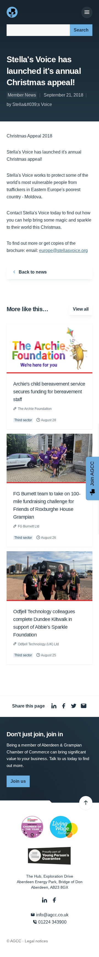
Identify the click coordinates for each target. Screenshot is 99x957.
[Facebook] (54, 900)
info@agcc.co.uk (51, 914)
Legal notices (36, 941)
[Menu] (86, 12)
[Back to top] (85, 803)
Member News (22, 95)
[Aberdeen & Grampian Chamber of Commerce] (13, 12)
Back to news (32, 272)
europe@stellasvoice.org (63, 250)
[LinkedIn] (45, 900)
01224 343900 (52, 922)
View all (81, 309)
